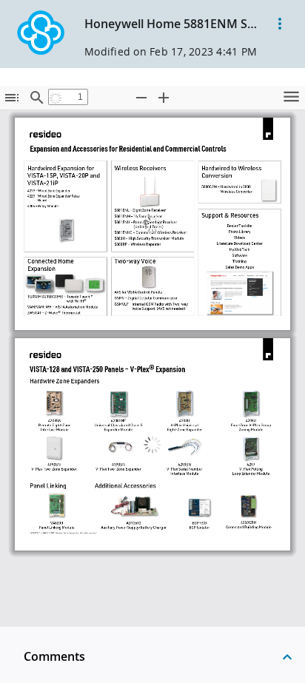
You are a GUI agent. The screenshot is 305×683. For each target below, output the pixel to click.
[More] (280, 23)
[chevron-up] (287, 656)
